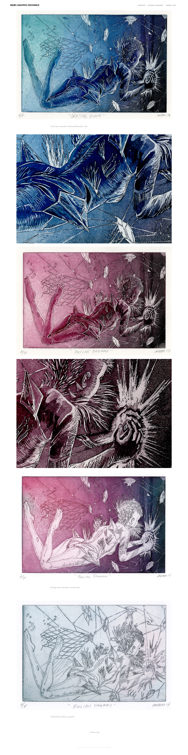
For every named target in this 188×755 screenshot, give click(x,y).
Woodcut (141, 5)
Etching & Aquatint (155, 5)
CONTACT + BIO (171, 5)
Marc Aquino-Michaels (24, 5)
